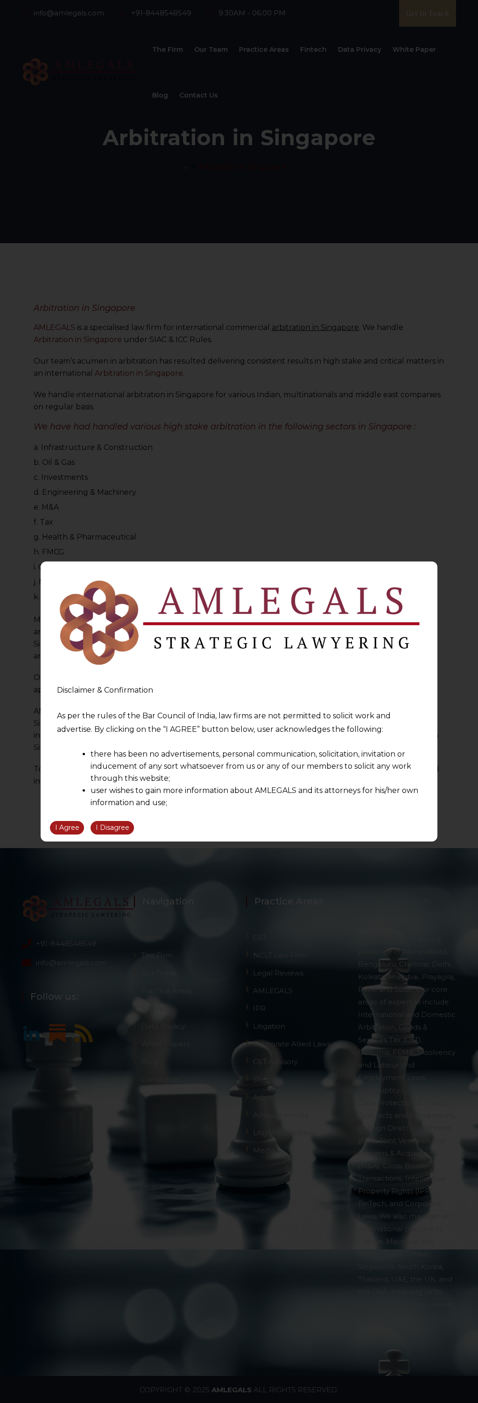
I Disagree (112, 827)
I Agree (67, 827)
